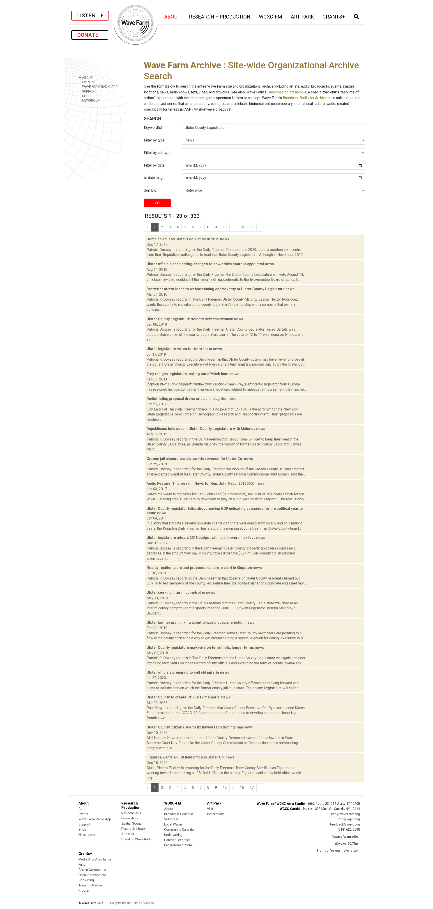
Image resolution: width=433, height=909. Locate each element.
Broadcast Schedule (179, 814)
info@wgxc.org (349, 819)
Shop (82, 830)
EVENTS (87, 82)
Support (84, 824)
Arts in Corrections (92, 870)
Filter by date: (154, 165)
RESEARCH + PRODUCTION (220, 17)
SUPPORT (88, 91)
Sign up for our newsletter (337, 851)
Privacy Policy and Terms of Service (131, 902)
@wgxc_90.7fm (346, 844)
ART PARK (302, 17)
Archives (127, 834)
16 (242, 227)
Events (83, 814)
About (83, 809)
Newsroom (86, 835)
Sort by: (150, 190)
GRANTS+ (334, 17)
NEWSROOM (90, 100)
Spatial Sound (131, 824)
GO (157, 203)
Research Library (133, 829)
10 (225, 227)
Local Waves (173, 824)
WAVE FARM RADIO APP (99, 87)
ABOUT (172, 17)
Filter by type (154, 140)
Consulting (86, 880)
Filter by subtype (157, 153)
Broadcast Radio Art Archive (305, 98)
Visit (210, 809)
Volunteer (171, 819)
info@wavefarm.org (345, 814)
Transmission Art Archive (286, 92)
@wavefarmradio (345, 837)
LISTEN (89, 15)
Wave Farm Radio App (94, 819)
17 (252, 227)
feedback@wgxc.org (345, 824)
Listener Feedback (177, 840)
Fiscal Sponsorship (92, 875)
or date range (154, 178)
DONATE (89, 35)
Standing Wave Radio (136, 839)
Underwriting (173, 835)
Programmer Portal (178, 845)
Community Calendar (179, 830)
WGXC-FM (271, 17)
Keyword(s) (153, 127)
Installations (216, 814)
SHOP (86, 96)
